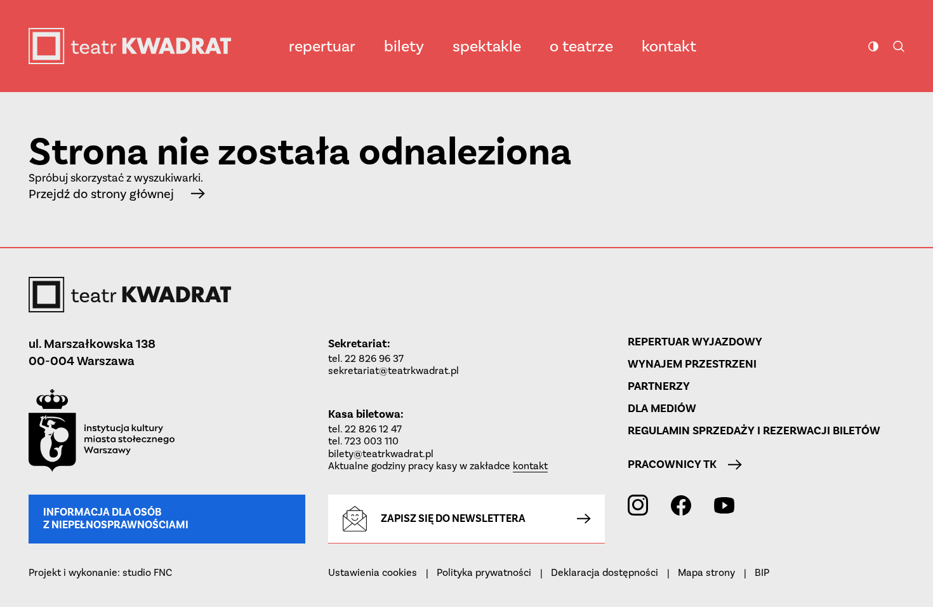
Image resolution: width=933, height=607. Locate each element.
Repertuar (322, 46)
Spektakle (487, 46)
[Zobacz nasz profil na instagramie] (638, 505)
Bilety (404, 46)
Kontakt (669, 46)
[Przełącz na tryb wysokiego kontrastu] (873, 46)
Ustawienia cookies (372, 572)
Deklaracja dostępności (604, 572)
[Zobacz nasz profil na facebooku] (681, 505)
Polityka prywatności (484, 572)
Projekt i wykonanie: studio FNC (100, 572)
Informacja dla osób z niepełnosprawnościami (116, 518)
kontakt (530, 466)
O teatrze (581, 46)
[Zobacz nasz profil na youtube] (724, 505)
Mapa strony (706, 572)
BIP (762, 572)
